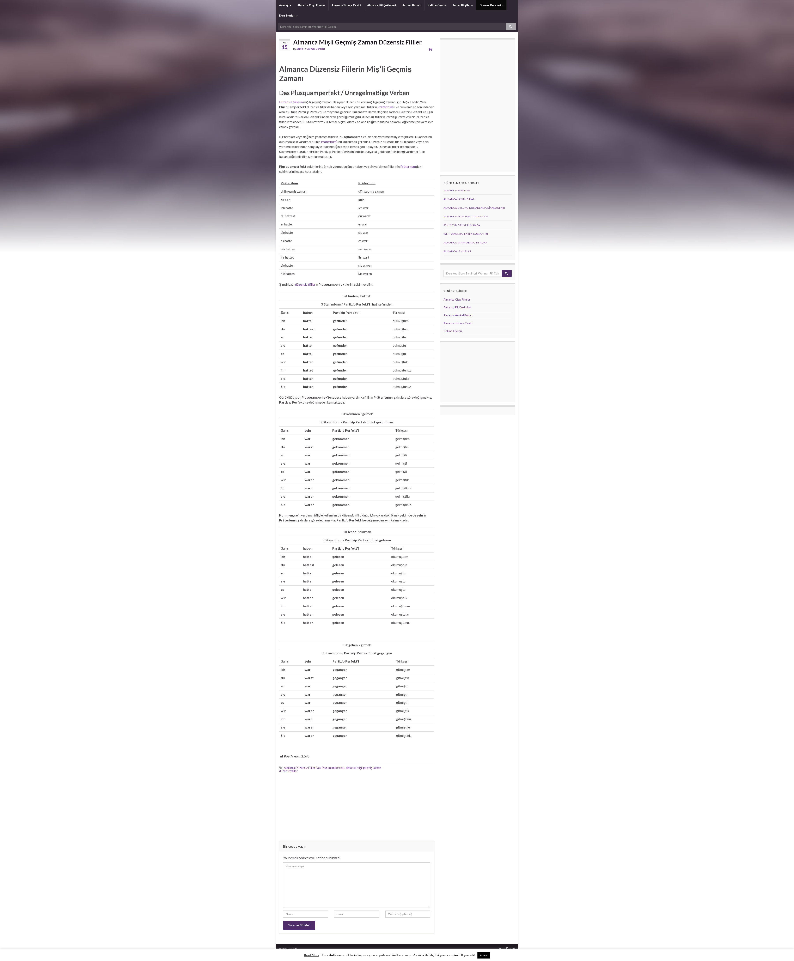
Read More (311, 955)
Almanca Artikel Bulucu (458, 315)
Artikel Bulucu (411, 5)
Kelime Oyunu (437, 5)
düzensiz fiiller (305, 284)
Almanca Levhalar (457, 251)
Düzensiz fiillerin (291, 102)
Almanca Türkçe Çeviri (346, 5)
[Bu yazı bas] (430, 49)
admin (300, 48)
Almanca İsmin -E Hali (459, 199)
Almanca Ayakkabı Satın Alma (465, 242)
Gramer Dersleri (491, 5)
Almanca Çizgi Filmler (311, 5)
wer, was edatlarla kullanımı (466, 233)
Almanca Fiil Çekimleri (381, 5)
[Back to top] (785, 952)
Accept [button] (484, 955)
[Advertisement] (356, 807)
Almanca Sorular (457, 190)
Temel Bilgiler (461, 5)
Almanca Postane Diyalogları (466, 216)
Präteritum (385, 107)
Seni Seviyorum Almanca (462, 225)
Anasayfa (285, 5)
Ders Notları (287, 15)
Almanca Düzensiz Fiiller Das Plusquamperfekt (314, 767)
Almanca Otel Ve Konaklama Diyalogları (474, 207)
